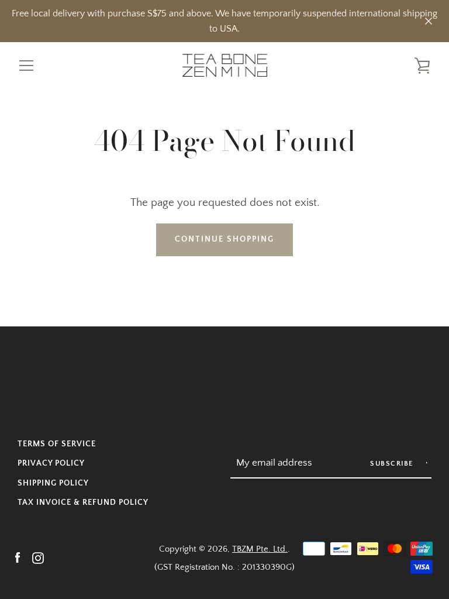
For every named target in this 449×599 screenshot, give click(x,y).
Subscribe (393, 463)
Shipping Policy (53, 483)
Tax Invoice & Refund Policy (83, 502)
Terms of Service (57, 444)
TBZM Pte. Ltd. (260, 549)
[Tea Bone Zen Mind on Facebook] (17, 557)
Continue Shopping (224, 239)
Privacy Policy (51, 463)
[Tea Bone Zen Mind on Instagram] (38, 557)
